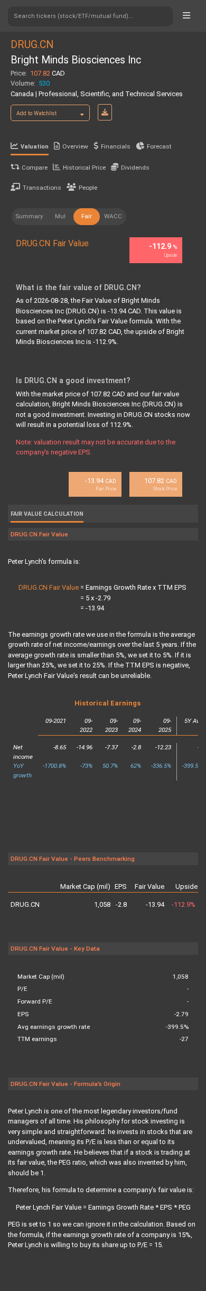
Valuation (35, 146)
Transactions (42, 187)
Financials (115, 146)
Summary (29, 216)
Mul (60, 216)
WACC (113, 216)
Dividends (135, 167)
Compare (35, 167)
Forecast (159, 146)
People (88, 187)
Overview (75, 146)
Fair (86, 216)
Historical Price (84, 167)
